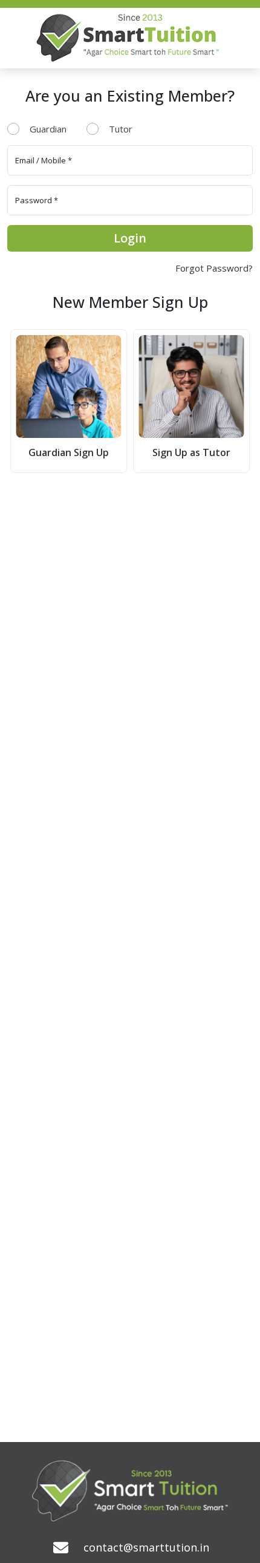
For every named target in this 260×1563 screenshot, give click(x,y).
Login (130, 238)
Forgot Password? (214, 268)
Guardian (48, 129)
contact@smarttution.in (146, 1547)
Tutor (120, 129)
